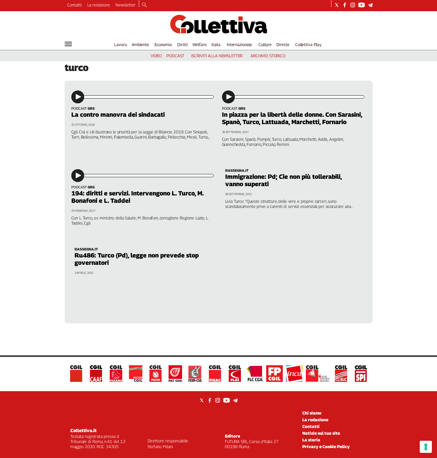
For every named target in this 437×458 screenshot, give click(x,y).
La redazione (98, 4)
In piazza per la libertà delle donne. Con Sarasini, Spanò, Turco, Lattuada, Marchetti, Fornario (292, 118)
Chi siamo (312, 412)
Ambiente (140, 44)
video (156, 55)
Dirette (282, 44)
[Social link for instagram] (352, 5)
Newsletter (125, 4)
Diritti (182, 44)
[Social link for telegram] (370, 5)
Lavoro (120, 44)
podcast (175, 55)
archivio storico (267, 55)
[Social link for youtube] (361, 5)
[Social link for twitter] (336, 5)
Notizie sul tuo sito (321, 433)
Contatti (74, 4)
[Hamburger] (68, 44)
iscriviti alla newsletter (217, 55)
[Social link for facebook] (344, 5)
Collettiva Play (308, 44)
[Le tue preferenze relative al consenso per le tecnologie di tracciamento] (426, 447)
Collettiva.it (83, 430)
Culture (265, 44)
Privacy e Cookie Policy (326, 446)
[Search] (144, 5)
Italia (215, 44)
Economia (163, 44)
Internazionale (239, 44)
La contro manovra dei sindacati (118, 114)
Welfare (199, 44)
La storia (311, 439)
